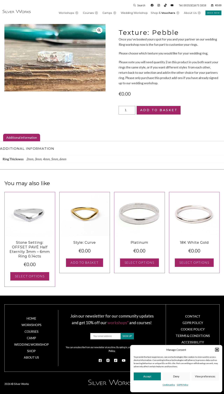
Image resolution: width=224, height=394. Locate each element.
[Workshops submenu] (80, 12)
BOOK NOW (213, 13)
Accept (147, 376)
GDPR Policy (182, 384)
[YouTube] (124, 360)
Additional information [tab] (21, 137)
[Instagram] (108, 360)
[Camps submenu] (118, 12)
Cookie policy (169, 384)
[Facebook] (100, 360)
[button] (217, 349)
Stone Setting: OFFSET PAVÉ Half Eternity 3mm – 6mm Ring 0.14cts (29, 249)
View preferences (205, 376)
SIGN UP (127, 336)
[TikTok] (115, 360)
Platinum (139, 242)
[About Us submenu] (203, 12)
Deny (176, 376)
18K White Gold (194, 242)
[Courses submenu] (100, 12)
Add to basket (159, 110)
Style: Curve (84, 242)
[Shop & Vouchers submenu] (181, 12)
